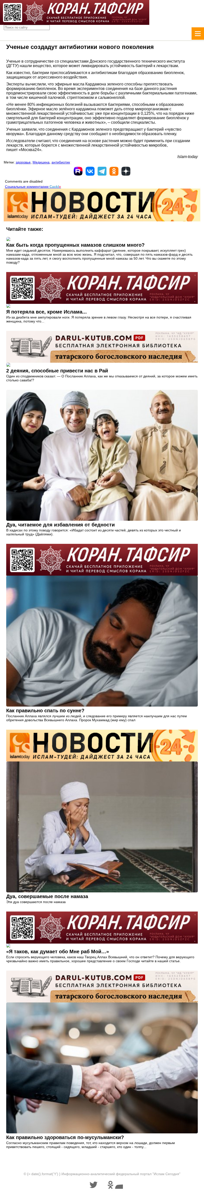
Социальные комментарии (33, 187)
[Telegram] (102, 171)
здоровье (23, 162)
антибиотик (60, 162)
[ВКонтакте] (90, 171)
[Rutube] (78, 171)
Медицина (41, 162)
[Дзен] (125, 171)
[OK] (113, 171)
